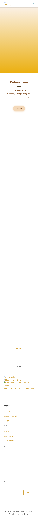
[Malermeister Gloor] (12, 380)
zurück (19, 108)
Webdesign (8, 411)
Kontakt (7, 431)
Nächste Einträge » (26, 388)
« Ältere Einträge (11, 388)
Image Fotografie (11, 416)
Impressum (8, 436)
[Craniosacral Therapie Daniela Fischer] (19, 386)
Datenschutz (9, 440)
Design (6, 421)
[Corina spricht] (10, 377)
